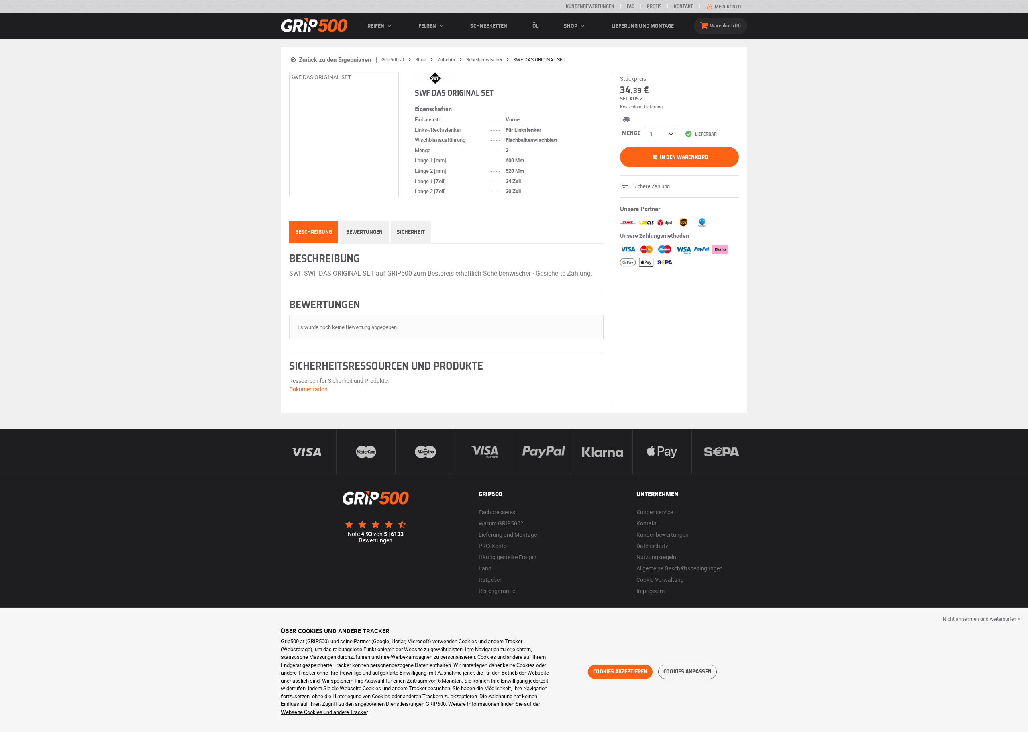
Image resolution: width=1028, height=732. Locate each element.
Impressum (650, 591)
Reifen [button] (376, 26)
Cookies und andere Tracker (394, 688)
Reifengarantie (497, 591)
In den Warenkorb (683, 157)
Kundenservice (654, 512)
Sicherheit (411, 232)
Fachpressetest (498, 512)
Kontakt (683, 6)
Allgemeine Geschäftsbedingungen (679, 568)
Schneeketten (488, 26)
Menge (631, 133)
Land (485, 568)
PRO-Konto (493, 546)
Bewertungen (364, 232)
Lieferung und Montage (643, 26)
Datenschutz (652, 546)
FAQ (630, 6)
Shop (571, 26)
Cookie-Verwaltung (660, 579)
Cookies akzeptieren (620, 672)
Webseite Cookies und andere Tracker (324, 712)
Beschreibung (313, 232)
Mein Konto (727, 6)
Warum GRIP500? (501, 523)
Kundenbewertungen (590, 6)
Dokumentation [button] (308, 389)
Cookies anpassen (687, 672)
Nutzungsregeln (656, 557)
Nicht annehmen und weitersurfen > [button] (981, 618)
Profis (654, 6)
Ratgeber (490, 579)
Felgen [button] (427, 26)
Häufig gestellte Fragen (507, 557)
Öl (535, 26)
